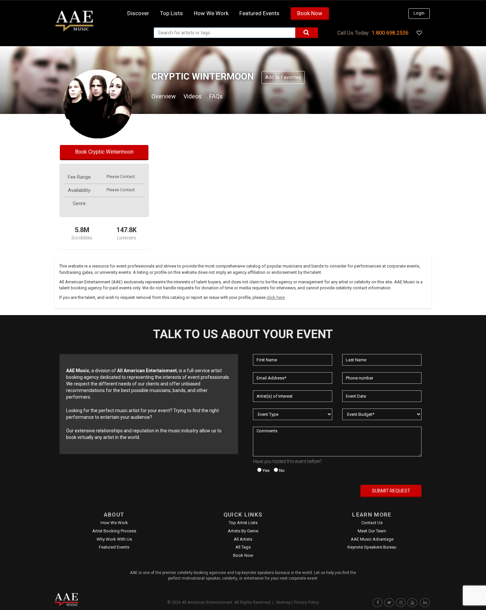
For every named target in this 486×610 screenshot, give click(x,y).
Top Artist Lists (243, 522)
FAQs (216, 96)
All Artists (243, 539)
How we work (211, 13)
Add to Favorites (283, 77)
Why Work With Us (114, 539)
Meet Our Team (372, 530)
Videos (192, 96)
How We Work (114, 522)
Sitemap (283, 602)
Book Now (309, 13)
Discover (138, 13)
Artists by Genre (243, 530)
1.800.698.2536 (390, 33)
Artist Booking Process (114, 530)
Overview (163, 96)
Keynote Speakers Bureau (371, 547)
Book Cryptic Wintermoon (104, 152)
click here (275, 297)
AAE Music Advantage (372, 539)
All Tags (243, 547)
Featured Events (259, 13)
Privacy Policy (306, 602)
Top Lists (171, 13)
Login (419, 13)
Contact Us (372, 522)
